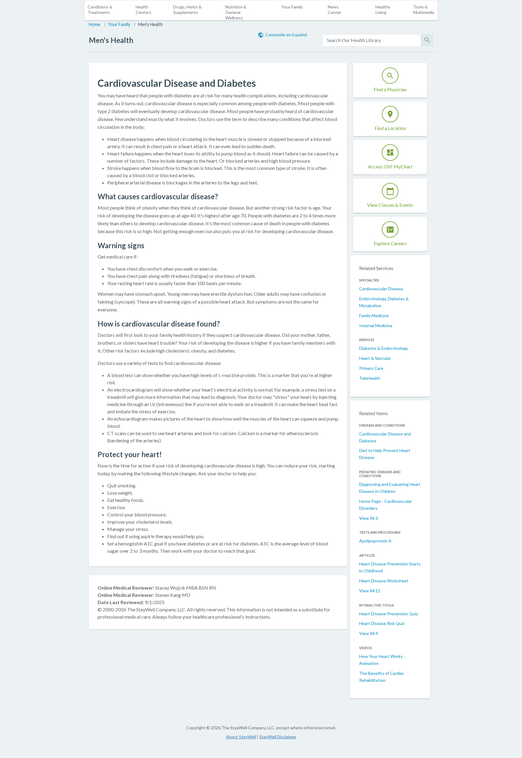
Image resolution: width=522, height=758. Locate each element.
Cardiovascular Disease (381, 288)
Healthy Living (382, 9)
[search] (371, 40)
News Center (334, 9)
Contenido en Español (286, 34)
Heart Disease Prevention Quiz (388, 613)
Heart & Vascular (375, 358)
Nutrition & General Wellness (235, 12)
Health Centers (143, 9)
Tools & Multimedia (423, 9)
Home (94, 24)
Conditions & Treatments (100, 9)
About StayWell (241, 736)
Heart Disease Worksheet (383, 580)
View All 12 (369, 590)
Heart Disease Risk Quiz (381, 623)
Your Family (292, 6)
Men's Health (150, 24)
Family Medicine (374, 315)
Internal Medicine (375, 325)
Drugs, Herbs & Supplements (187, 9)
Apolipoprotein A (375, 540)
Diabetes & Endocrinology (383, 348)
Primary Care (371, 368)
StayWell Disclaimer (277, 736)
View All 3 (368, 518)
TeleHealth (369, 378)
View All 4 (368, 633)
